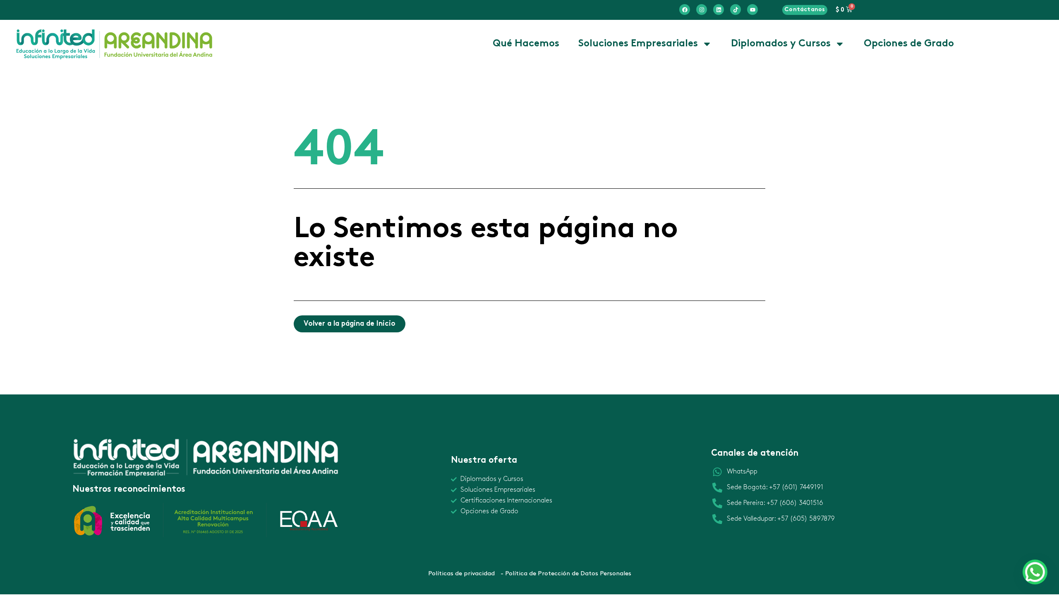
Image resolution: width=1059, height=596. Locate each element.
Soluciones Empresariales (638, 44)
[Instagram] (701, 9)
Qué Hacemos (526, 44)
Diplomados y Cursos (781, 44)
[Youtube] (752, 9)
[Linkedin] (718, 9)
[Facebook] (684, 9)
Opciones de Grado (909, 44)
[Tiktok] (735, 9)
